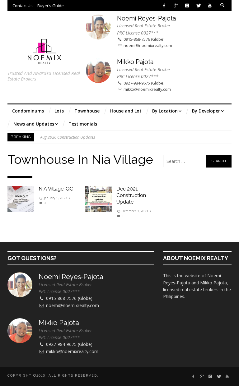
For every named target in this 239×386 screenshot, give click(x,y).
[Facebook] (164, 5)
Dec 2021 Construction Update (131, 195)
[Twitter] (198, 5)
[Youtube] (210, 5)
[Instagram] (187, 5)
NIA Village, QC (56, 189)
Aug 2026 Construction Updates (67, 137)
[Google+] (175, 5)
